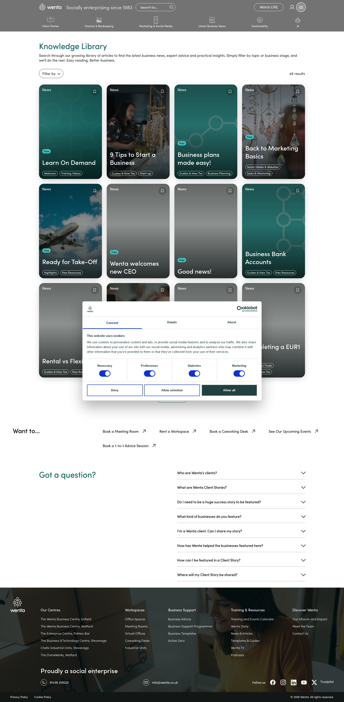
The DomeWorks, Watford (59, 655)
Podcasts (237, 655)
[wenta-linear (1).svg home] (50, 7)
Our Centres (50, 610)
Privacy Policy (19, 697)
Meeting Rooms (136, 626)
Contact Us (300, 633)
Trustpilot (327, 681)
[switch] (149, 373)
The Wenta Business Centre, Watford (67, 626)
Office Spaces (135, 619)
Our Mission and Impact (309, 619)
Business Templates (182, 633)
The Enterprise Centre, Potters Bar (65, 633)
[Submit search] (171, 7)
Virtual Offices (135, 633)
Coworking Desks (137, 641)
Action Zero (176, 641)
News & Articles (242, 633)
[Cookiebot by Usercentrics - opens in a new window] (239, 309)
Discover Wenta (305, 610)
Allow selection (172, 390)
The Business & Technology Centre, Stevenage (74, 641)
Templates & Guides (245, 641)
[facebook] (273, 682)
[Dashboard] (292, 7)
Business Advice (179, 619)
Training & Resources (248, 610)
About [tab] (231, 322)
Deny (114, 390)
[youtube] (304, 682)
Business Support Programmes (190, 626)
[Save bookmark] (95, 92)
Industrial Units (136, 648)
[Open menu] (301, 7)
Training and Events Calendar (252, 619)
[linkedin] (293, 682)
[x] (314, 682)
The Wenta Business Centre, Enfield (66, 619)
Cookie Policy (42, 697)
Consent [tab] (112, 322)
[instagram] (283, 682)
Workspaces (135, 610)
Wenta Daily (239, 626)
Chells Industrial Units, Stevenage (65, 648)
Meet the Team (303, 626)
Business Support (182, 610)
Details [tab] (172, 322)
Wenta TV (237, 648)
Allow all (229, 390)
